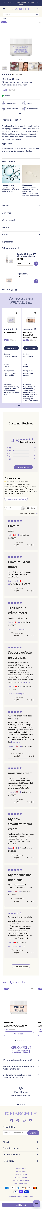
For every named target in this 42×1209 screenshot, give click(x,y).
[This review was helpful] (27, 952)
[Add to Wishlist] (40, 22)
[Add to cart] (36, 263)
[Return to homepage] (21, 1113)
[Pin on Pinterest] (15, 289)
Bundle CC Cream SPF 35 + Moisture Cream (26, 255)
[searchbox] (13, 508)
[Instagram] (24, 1120)
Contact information (21, 1180)
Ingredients (21, 242)
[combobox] (29, 514)
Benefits (21, 206)
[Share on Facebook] (8, 289)
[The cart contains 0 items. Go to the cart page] (38, 9)
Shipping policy (21, 1177)
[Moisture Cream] (11, 317)
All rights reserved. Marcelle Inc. (21, 1196)
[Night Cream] (19, 1002)
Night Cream (22, 274)
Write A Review (23, 467)
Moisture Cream (10, 333)
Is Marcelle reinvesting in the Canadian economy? (21, 1076)
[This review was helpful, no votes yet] (27, 545)
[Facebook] (11, 1120)
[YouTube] (30, 1120)
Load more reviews (21, 966)
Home (4, 18)
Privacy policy (21, 1171)
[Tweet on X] (12, 289)
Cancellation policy (21, 1183)
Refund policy (21, 1168)
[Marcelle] (21, 9)
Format (21, 234)
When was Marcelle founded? (21, 1060)
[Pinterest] (18, 1120)
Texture (21, 227)
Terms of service (21, 1174)
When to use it (21, 220)
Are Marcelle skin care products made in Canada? (21, 1067)
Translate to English (17, 629)
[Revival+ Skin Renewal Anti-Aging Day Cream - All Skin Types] (30, 317)
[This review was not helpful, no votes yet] (31, 545)
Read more (25, 682)
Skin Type (21, 213)
